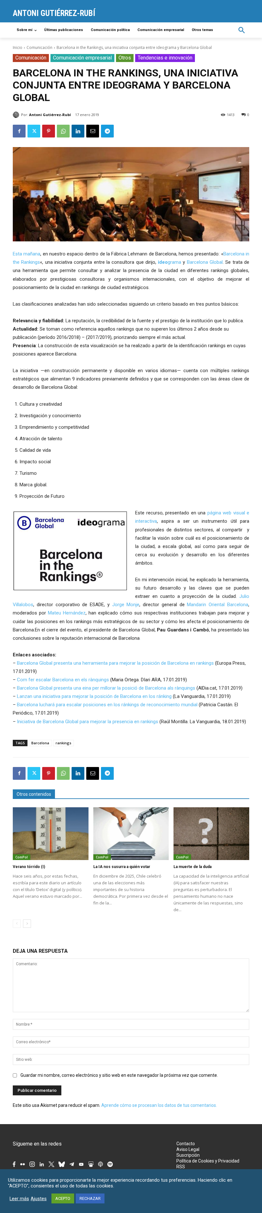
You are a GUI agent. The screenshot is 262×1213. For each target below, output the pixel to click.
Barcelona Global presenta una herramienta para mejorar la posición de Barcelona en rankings (115, 663)
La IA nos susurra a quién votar (121, 867)
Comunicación (39, 47)
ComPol (21, 857)
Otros (125, 58)
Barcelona (40, 742)
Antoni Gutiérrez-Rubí (50, 114)
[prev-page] (17, 924)
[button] (241, 30)
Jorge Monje (126, 604)
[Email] (92, 131)
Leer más (19, 1198)
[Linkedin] (78, 131)
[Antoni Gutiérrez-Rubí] (17, 115)
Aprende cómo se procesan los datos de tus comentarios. (159, 1105)
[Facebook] (19, 131)
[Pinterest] (48, 131)
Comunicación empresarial (82, 58)
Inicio (17, 47)
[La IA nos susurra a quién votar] (131, 833)
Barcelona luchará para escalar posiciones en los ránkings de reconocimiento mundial (107, 705)
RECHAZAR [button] (90, 1198)
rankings (63, 742)
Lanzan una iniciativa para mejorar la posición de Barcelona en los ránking (94, 696)
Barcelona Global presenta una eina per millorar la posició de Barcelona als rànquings (106, 688)
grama (169, 262)
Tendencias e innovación (165, 58)
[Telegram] (107, 131)
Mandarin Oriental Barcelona (217, 604)
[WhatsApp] (63, 131)
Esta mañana (26, 254)
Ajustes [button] (39, 1198)
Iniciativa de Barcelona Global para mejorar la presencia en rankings (87, 721)
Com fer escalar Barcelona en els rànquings (63, 680)
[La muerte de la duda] (211, 833)
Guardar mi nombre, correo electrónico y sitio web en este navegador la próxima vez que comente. (119, 1075)
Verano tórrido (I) (29, 867)
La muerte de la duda (192, 867)
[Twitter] (33, 131)
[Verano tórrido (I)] (51, 833)
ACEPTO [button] (62, 1198)
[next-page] (27, 924)
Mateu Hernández (67, 613)
